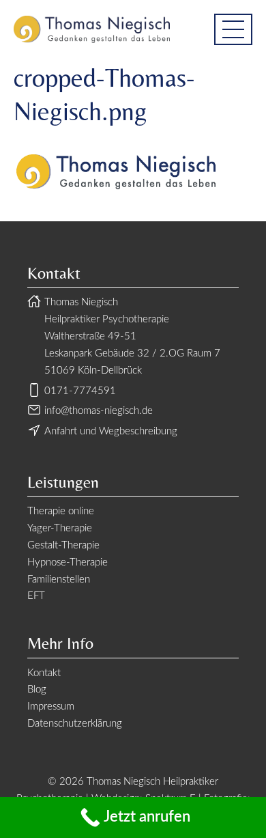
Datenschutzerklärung (74, 723)
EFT (36, 596)
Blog (36, 689)
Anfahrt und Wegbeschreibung (110, 431)
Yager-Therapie (59, 528)
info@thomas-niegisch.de (98, 411)
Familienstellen (58, 579)
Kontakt (44, 673)
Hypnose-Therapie (67, 562)
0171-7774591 (80, 391)
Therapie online (60, 511)
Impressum (50, 706)
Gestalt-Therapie (63, 545)
